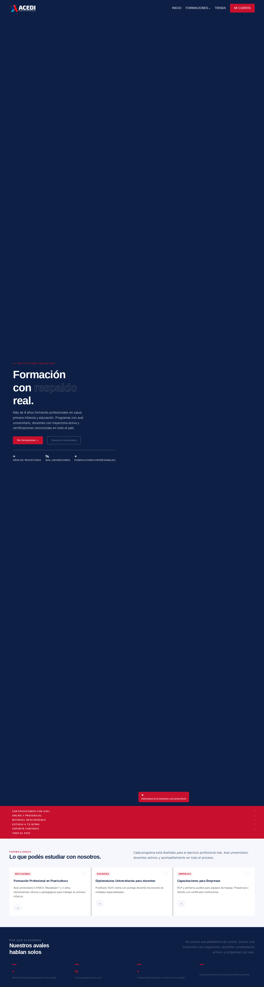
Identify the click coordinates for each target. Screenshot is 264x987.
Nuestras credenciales (64, 440)
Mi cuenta (242, 8)
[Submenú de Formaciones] (209, 8)
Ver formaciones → (28, 440)
